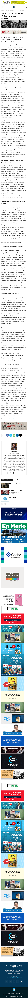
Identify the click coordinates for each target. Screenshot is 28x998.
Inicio (2, 10)
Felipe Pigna (5, 18)
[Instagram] (11, 473)
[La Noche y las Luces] (5, 485)
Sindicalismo (12, 497)
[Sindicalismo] (5, 499)
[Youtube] (20, 473)
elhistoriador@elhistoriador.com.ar (14, 977)
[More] (23, 435)
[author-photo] (14, 449)
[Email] (20, 435)
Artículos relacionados (7, 479)
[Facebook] (7, 435)
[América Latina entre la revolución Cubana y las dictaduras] (5, 492)
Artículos (7, 10)
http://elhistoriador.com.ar (14, 453)
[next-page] (5, 504)
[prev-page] (2, 504)
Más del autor (17, 479)
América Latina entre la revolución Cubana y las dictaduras (15, 492)
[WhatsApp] (14, 435)
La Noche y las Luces (15, 483)
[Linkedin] (17, 435)
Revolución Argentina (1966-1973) (17, 10)
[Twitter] (10, 435)
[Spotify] (14, 473)
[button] (2, 7)
